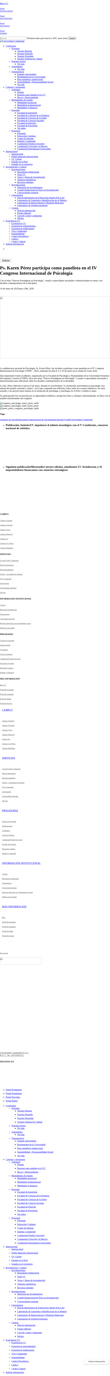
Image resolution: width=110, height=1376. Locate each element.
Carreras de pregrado (7, 641)
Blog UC (4, 3)
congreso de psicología (10, 419)
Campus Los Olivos (7, 543)
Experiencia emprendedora (23, 1346)
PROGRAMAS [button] (10, 810)
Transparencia (4, 614)
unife (68, 419)
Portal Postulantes (14, 1089)
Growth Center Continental (9, 561)
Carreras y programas (15, 1159)
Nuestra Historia (24, 1111)
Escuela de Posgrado (7, 663)
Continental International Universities (34, 1243)
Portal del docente (6, 704)
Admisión (15, 1162)
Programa (15, 1218)
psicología (58, 419)
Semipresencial (5, 645)
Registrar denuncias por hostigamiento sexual (15, 623)
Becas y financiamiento (27, 1172)
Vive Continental (5, 579)
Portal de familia (5, 699)
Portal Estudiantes (14, 1093)
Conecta (2, 605)
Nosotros (15, 1108)
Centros (14, 1322)
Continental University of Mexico (32, 1239)
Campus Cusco (5, 530)
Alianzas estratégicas (26, 1284)
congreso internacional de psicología (37, 419)
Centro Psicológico (20, 1361)
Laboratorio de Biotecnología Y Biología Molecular (40, 1315)
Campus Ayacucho (6, 525)
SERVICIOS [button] (8, 758)
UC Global (16, 1256)
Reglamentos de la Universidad (31, 1144)
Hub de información (7, 565)
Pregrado (15, 1189)
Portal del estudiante (7, 694)
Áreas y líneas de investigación (31, 1280)
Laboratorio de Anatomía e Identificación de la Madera (42, 1311)
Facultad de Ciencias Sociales (30, 1203)
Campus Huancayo (6, 534)
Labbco (14, 1365)
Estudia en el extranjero (22, 1264)
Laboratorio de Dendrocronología (32, 1319)
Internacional (11, 1246)
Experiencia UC (13, 1340)
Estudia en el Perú (19, 1260)
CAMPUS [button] (7, 710)
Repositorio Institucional (8, 610)
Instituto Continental (7, 673)
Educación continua (6, 668)
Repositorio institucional (28, 1273)
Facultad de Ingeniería (27, 1192)
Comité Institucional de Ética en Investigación (38, 1298)
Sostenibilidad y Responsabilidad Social (35, 1152)
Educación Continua (26, 1224)
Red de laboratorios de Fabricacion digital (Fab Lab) (40, 1308)
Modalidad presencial (27, 1178)
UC (64, 419)
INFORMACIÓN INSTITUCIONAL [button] (21, 863)
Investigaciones (18, 1270)
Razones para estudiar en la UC (31, 1168)
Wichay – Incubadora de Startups (11, 574)
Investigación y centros (16, 1268)
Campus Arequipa (6, 521)
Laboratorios (17, 1305)
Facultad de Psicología (27, 1210)
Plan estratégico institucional (30, 1148)
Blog (3, 918)
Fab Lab (3, 593)
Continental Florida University (10, 659)
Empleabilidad (17, 1357)
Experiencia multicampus (22, 1350)
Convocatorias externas (27, 1301)
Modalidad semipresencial (29, 1182)
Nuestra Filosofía (25, 1114)
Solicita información (15, 1372)
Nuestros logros (18, 1125)
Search (72, 38)
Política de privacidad (7, 628)
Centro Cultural (18, 1368)
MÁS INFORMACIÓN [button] (14, 906)
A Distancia (4, 650)
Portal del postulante (7, 690)
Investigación (4, 583)
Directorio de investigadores (30, 1294)
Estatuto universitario (26, 1141)
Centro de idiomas (6, 654)
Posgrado (21, 1220)
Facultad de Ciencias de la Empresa (33, 1196)
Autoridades (16, 1132)
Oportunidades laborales (8, 588)
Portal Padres (12, 1101)
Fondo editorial (24, 1329)
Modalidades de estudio (22, 1176)
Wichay (20, 1336)
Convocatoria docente (7, 619)
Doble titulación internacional (24, 1253)
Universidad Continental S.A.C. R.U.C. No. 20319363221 (14, 1053)
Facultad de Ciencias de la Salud (32, 1199)
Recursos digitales (25, 1288)
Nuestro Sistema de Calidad (29, 1122)
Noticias (6, 260)
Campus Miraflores (6, 548)
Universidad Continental (81, 419)
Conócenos (11, 1105)
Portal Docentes (13, 1097)
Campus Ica (4, 539)
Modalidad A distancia (27, 1186)
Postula (20, 1164)
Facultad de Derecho (26, 1207)
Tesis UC (21, 1276)
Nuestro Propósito (25, 1118)
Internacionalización (6, 570)
